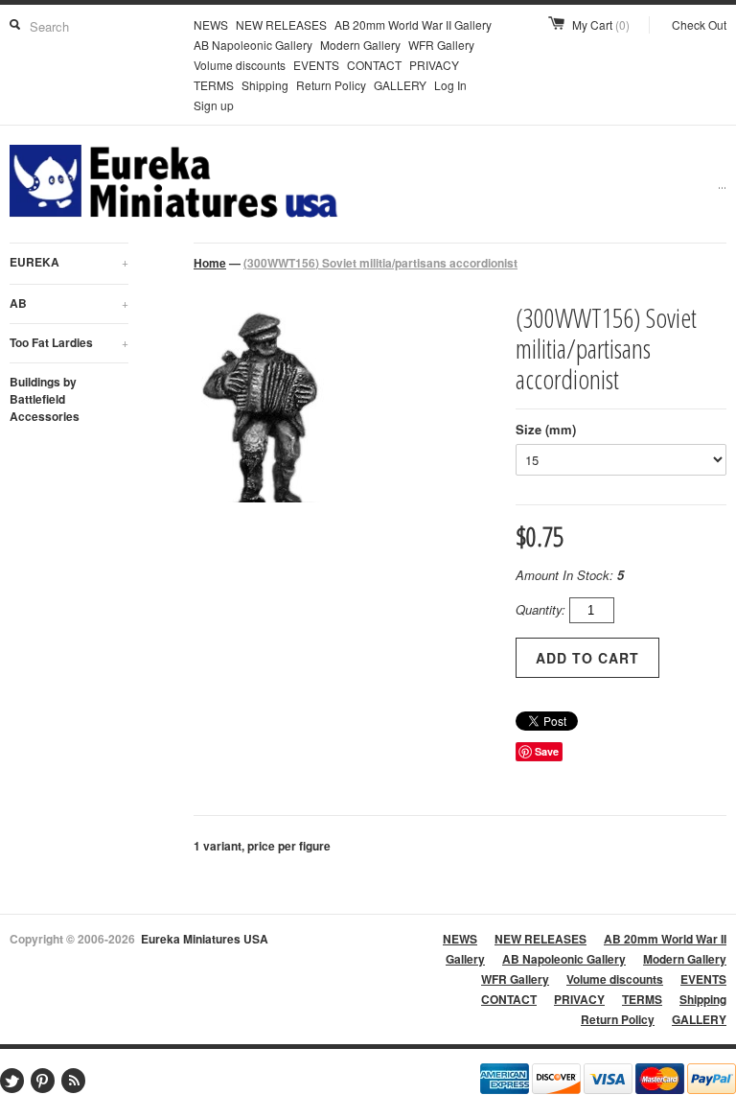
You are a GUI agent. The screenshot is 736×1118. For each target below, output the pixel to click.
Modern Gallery (360, 44)
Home (210, 262)
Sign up (214, 105)
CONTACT (374, 65)
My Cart (601, 24)
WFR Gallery (441, 44)
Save (547, 751)
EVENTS (316, 65)
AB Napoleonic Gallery (253, 44)
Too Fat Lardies (69, 342)
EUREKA (69, 261)
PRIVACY (434, 65)
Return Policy (331, 85)
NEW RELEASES (281, 24)
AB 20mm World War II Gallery (413, 24)
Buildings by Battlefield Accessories (45, 399)
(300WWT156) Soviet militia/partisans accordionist (380, 262)
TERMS (214, 85)
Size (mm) (546, 429)
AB (69, 303)
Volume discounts (240, 65)
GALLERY (400, 85)
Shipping (265, 85)
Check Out (699, 24)
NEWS (211, 24)
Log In (450, 85)
